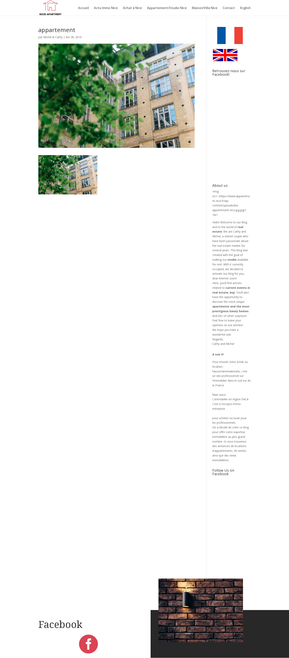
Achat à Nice (132, 8)
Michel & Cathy (53, 37)
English (245, 8)
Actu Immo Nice (106, 8)
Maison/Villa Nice (204, 8)
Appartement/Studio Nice (167, 8)
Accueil (83, 8)
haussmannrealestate (226, 371)
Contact (229, 8)
